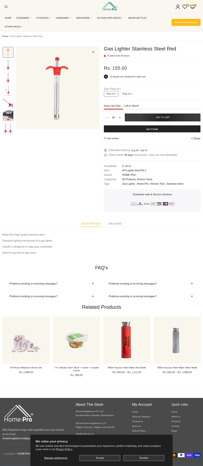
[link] (44, 322)
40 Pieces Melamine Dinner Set (26, 367)
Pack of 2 (127, 93)
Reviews (115, 223)
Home (5, 36)
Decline (144, 458)
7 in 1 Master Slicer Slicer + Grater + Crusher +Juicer (76, 369)
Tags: (107, 183)
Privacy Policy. (64, 449)
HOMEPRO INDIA (27, 453)
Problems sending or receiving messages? (33, 283)
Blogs (174, 431)
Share (197, 138)
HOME (8, 18)
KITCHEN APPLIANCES (109, 18)
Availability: (110, 166)
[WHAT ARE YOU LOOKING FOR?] (6, 6)
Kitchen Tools (144, 179)
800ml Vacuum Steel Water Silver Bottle (177, 367)
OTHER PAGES (13, 26)
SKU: (107, 170)
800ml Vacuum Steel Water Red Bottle (127, 367)
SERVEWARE (83, 18)
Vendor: (108, 175)
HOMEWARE (62, 18)
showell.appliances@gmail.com (20, 438)
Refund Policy (139, 431)
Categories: (110, 179)
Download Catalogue (186, 22)
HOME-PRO (129, 175)
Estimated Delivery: (120, 150)
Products (176, 421)
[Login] (178, 7)
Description (91, 223)
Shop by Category (141, 416)
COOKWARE (23, 18)
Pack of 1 (111, 93)
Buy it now (152, 129)
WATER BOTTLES (137, 18)
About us (136, 426)
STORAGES (42, 18)
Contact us (137, 421)
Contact (175, 426)
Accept (100, 458)
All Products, (129, 179)
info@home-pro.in (85, 434)
